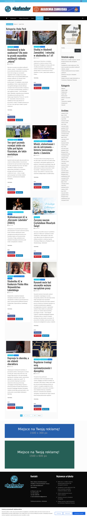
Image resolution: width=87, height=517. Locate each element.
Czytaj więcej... (9, 109)
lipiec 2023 (64, 181)
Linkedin (20, 120)
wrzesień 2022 (65, 200)
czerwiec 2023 (65, 183)
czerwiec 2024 (65, 161)
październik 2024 (65, 154)
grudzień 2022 (65, 194)
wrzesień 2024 (65, 156)
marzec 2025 (64, 144)
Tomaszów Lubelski (19, 276)
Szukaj (63, 47)
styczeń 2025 (64, 148)
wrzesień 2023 (65, 178)
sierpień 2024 (64, 157)
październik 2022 (65, 198)
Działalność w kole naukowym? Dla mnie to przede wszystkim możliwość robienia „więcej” (17, 55)
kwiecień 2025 (65, 143)
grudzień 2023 (65, 172)
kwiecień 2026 (65, 120)
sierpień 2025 (64, 135)
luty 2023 (63, 191)
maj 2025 (63, 141)
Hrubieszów (64, 92)
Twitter (20, 117)
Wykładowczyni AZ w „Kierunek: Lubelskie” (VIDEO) (17, 220)
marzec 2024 (64, 167)
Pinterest (11, 120)
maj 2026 (63, 119)
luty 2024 (63, 169)
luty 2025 (63, 146)
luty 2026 (63, 124)
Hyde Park (39, 18)
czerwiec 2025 (65, 139)
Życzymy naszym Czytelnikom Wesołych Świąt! (44, 223)
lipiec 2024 (64, 159)
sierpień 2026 (64, 113)
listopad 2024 (64, 152)
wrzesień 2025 (65, 133)
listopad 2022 (64, 196)
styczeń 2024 (64, 170)
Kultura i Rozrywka (23, 18)
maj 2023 (63, 185)
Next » (39, 415)
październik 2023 (65, 176)
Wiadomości (13, 18)
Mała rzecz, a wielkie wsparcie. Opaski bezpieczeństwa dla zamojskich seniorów (70, 61)
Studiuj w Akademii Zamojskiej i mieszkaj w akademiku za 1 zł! (44, 52)
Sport (32, 18)
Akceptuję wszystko (78, 513)
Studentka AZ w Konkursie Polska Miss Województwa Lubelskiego (17, 285)
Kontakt (47, 18)
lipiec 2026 (64, 115)
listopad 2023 (64, 174)
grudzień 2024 (65, 150)
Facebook (81, 1)
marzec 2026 (64, 122)
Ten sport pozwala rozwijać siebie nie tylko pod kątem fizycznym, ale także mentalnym (17, 148)
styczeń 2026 (64, 126)
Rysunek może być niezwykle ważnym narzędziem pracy (42, 285)
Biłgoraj (63, 88)
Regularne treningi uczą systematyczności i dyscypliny (43, 366)
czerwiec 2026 (65, 117)
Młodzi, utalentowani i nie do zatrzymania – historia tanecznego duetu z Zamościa (44, 148)
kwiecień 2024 (65, 165)
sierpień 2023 (64, 180)
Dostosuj (59, 513)
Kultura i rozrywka (18, 212)
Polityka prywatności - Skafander (39, 501)
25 (34, 415)
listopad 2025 (64, 130)
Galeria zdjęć (64, 90)
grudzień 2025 (65, 128)
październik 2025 (65, 131)
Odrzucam (67, 513)
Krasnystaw (64, 95)
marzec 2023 (64, 189)
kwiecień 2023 (65, 187)
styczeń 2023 (64, 193)
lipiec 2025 (64, 137)
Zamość (16, 47)
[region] (43, 512)
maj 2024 (63, 163)
